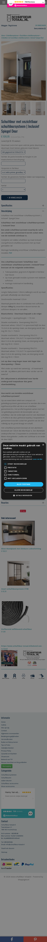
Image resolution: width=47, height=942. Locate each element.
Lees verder (37, 459)
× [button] (43, 445)
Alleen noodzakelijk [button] (23, 490)
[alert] (23, 471)
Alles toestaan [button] (23, 484)
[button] (23, 495)
